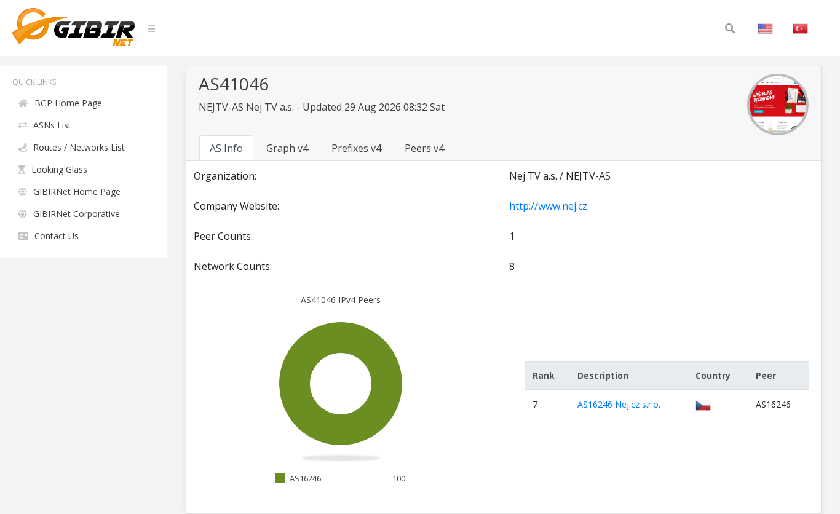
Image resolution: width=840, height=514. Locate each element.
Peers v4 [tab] (424, 148)
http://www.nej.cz (548, 206)
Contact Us (56, 236)
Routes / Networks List (79, 147)
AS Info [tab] (226, 148)
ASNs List (52, 125)
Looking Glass (59, 169)
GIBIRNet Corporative (76, 213)
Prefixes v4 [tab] (356, 148)
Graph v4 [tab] (287, 148)
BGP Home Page (68, 103)
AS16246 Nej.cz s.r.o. (618, 404)
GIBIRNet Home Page (77, 191)
